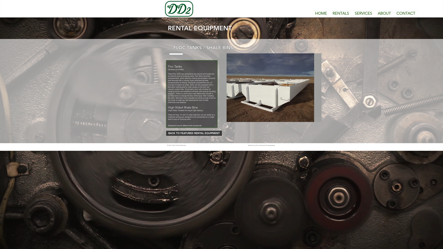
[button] (270, 87)
